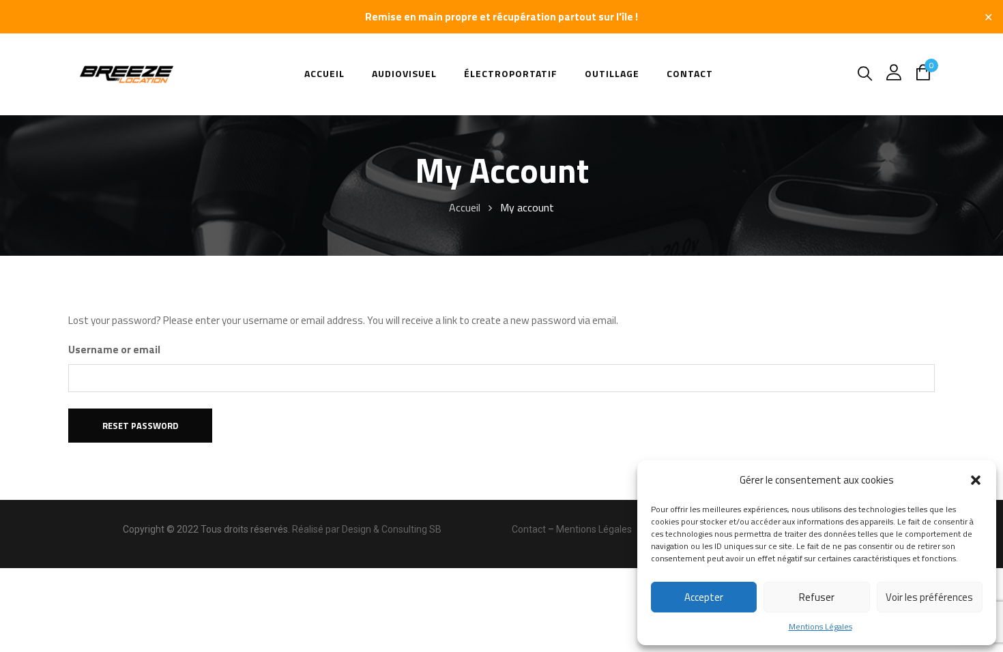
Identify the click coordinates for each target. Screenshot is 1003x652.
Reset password (140, 425)
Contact (529, 529)
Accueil (464, 207)
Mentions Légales (820, 626)
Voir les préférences (929, 597)
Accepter (703, 597)
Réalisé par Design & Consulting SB (366, 529)
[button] (976, 480)
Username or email (114, 349)
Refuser (816, 597)
